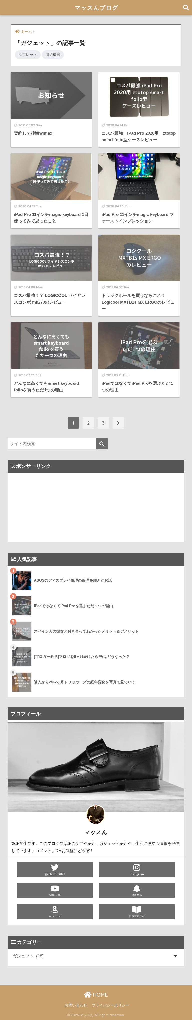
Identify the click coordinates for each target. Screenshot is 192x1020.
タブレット (27, 54)
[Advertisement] (96, 507)
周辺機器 (53, 54)
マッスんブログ (96, 7)
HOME (100, 995)
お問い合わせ (76, 1005)
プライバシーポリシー (110, 1005)
